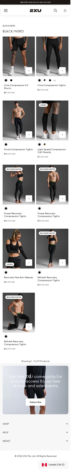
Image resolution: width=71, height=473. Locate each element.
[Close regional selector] (61, 221)
